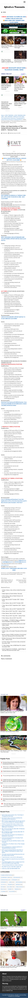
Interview (3, 882)
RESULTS (2, 889)
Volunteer (11, 891)
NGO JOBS (9, 886)
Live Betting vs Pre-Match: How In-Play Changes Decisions (13, 844)
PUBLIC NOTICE (19, 886)
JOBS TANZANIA (8, 116)
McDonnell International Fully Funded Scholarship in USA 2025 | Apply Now (12, 795)
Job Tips (2, 884)
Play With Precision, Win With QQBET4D (11, 866)
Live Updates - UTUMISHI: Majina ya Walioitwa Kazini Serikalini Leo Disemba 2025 (13, 621)
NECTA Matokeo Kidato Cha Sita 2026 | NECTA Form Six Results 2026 (13, 832)
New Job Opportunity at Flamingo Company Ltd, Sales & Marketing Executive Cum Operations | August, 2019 (12, 805)
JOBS (2, 116)
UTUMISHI (3, 891)
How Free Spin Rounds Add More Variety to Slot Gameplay (13, 841)
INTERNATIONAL (4, 879)
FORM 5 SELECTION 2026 (14, 18)
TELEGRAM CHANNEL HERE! (14, 70)
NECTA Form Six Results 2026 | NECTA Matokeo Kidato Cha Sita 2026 (13, 829)
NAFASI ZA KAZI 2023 (18, 116)
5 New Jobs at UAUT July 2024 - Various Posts (13, 615)
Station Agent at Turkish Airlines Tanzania (12, 593)
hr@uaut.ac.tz (22, 560)
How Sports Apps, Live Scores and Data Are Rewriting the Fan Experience (12, 818)
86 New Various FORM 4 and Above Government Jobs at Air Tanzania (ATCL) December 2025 (14, 635)
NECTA (2, 886)
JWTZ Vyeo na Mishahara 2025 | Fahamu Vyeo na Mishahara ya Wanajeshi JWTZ (14, 767)
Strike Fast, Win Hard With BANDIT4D (11, 868)
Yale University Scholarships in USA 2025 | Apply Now (14, 799)
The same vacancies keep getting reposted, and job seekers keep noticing (14, 786)
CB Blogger (17, 996)
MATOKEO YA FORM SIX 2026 (16, 16)
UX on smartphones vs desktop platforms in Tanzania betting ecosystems (12, 847)
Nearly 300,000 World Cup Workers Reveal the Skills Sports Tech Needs (13, 826)
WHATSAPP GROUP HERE (17, 68)
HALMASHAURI (16, 877)
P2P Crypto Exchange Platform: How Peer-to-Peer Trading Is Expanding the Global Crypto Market (12, 851)
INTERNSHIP (14, 879)
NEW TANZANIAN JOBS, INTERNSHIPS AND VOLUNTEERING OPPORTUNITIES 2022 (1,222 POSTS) (13, 238)
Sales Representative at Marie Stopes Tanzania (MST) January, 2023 (7, 581)
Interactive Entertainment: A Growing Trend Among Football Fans (14, 791)
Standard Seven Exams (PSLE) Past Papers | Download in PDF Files (13, 763)
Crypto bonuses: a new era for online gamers (14, 771)
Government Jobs (5, 877)
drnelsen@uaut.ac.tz (20, 562)
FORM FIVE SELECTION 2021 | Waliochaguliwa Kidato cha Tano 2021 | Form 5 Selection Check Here (13, 781)
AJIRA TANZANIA (9, 115)
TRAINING (17, 889)
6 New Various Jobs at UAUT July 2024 (11, 613)
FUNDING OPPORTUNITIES (6, 875)
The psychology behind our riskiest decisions (14, 775)
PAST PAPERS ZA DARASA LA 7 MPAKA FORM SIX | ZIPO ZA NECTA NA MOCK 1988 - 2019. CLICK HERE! (13, 197)
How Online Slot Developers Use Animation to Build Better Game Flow (12, 835)
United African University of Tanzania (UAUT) (11, 119)
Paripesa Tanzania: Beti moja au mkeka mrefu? (12, 824)
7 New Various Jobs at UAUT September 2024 (13, 609)
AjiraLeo (12, 995)
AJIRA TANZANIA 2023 (19, 115)
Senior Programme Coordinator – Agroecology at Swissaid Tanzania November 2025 (14, 649)
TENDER (9, 889)
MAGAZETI (10, 884)
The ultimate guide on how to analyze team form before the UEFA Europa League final (13, 862)
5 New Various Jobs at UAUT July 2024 (11, 618)
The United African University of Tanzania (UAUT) (12, 118)
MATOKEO (18, 884)
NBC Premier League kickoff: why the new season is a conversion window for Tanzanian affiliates (13, 821)
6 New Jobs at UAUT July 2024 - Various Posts (13, 611)
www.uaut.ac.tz (5, 565)
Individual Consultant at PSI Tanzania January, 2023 (21, 581)
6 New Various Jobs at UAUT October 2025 (12, 603)
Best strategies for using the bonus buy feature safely (13, 859)
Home (2, 115)
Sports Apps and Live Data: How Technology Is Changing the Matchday (13, 815)
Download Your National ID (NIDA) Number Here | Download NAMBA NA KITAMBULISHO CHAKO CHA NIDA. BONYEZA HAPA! (14, 403)
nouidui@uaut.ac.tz (7, 562)
